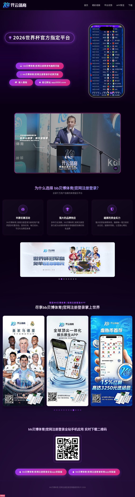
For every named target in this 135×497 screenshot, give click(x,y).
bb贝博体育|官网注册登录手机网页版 (41, 74)
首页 (86, 5)
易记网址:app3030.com (54, 82)
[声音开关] (115, 168)
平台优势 (108, 5)
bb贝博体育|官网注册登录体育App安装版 (96, 472)
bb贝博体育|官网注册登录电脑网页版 (41, 66)
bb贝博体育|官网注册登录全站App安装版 (42, 472)
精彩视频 (96, 5)
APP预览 (120, 5)
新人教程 (23, 82)
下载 (130, 5)
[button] (54, 410)
